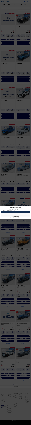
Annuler (15, 214)
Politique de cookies (12, 217)
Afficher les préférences (15, 216)
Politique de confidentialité (18, 217)
